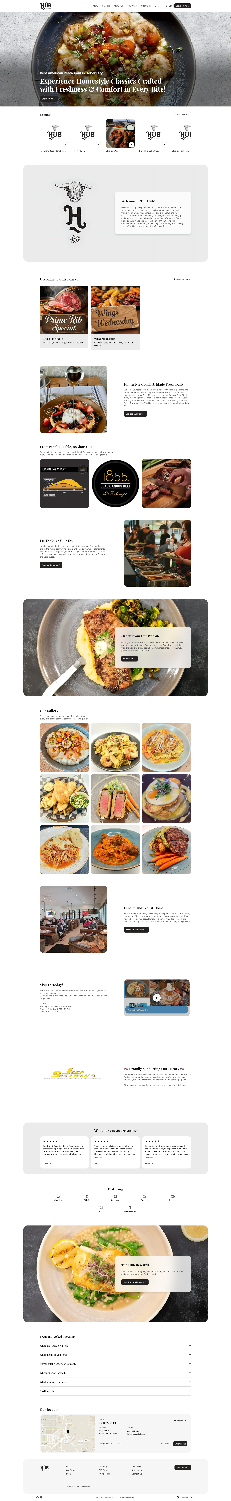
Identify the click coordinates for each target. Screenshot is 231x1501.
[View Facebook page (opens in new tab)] (37, 1497)
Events (69, 1474)
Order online (180, 1444)
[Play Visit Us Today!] (157, 997)
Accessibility (87, 1486)
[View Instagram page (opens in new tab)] (41, 1497)
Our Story (132, 6)
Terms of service (72, 1486)
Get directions (179, 1420)
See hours (165, 1444)
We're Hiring (104, 1474)
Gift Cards (146, 6)
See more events (182, 279)
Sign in (169, 6)
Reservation (137, 1470)
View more (98, 1157)
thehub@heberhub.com (136, 1434)
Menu (95, 6)
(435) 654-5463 (133, 1431)
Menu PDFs (119, 6)
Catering (106, 6)
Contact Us (137, 1474)
